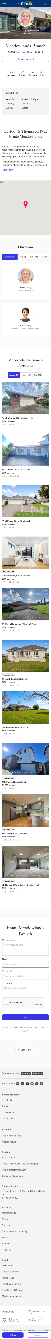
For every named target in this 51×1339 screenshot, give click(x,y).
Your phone (7, 983)
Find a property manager (14, 1170)
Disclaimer (7, 1265)
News (5, 1219)
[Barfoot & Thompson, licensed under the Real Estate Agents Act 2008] (25, 3)
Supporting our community (14, 1231)
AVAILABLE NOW (8, 572)
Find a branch (8, 1157)
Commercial (8, 1112)
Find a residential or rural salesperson (20, 1164)
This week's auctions (12, 1136)
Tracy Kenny (25, 34)
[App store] (26, 1073)
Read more (7, 170)
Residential (7, 1100)
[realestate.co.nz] (38, 1312)
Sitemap (6, 1244)
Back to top (25, 1050)
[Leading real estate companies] (38, 1320)
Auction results (9, 1142)
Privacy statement (10, 1272)
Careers (6, 1225)
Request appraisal (26, 59)
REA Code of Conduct (12, 1290)
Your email (6, 971)
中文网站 (6, 1250)
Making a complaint (11, 1296)
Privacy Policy (25, 1031)
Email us (38, 1335)
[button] (25, 204)
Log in (45, 3)
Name (4, 959)
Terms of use (8, 1278)
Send (25, 1017)
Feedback (7, 1237)
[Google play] (37, 1073)
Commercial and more (12, 1176)
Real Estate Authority (12, 1284)
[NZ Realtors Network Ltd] (13, 1320)
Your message (8, 940)
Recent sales (8, 1118)
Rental (5, 1106)
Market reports (9, 1213)
